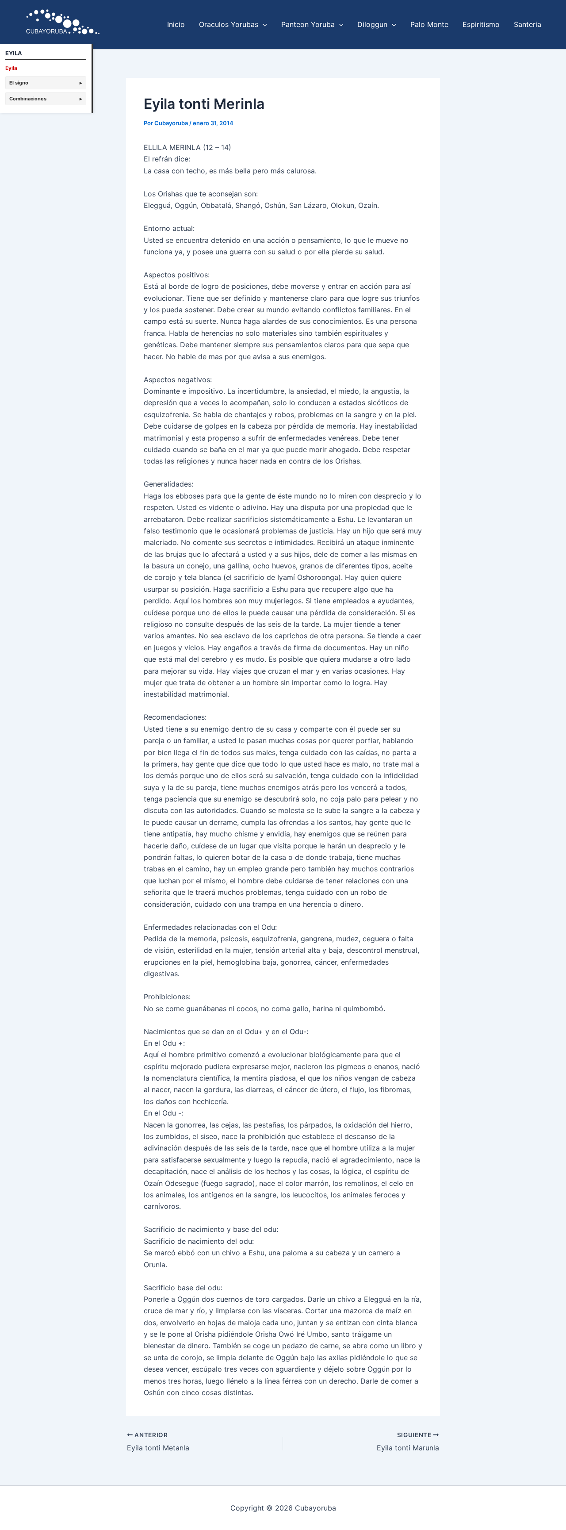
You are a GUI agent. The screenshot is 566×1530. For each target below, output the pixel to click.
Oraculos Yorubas (228, 24)
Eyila (11, 68)
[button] (262, 24)
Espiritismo (481, 24)
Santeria (527, 24)
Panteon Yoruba (308, 24)
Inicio (176, 24)
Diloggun (372, 24)
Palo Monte (429, 24)
